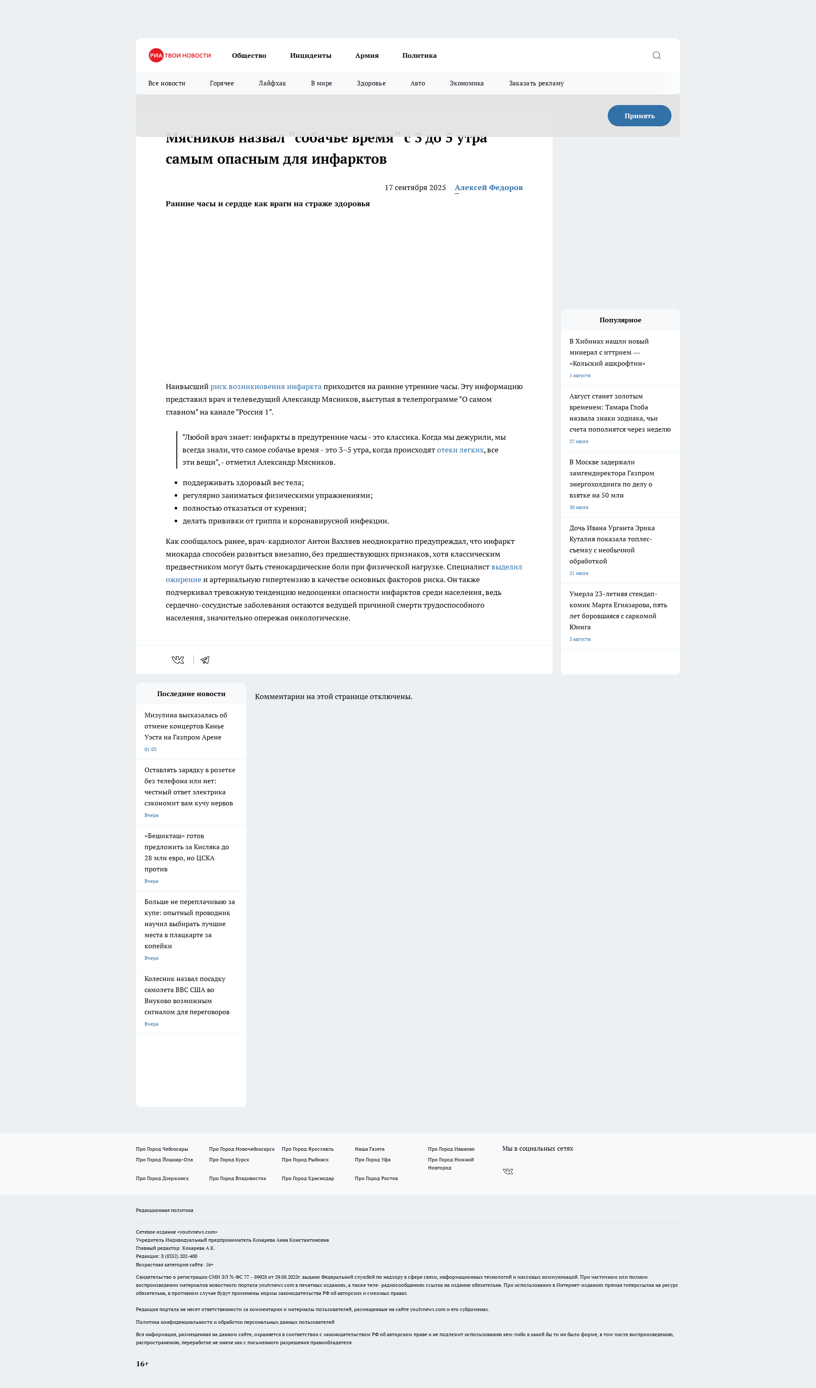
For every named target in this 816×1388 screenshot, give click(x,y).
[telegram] (207, 660)
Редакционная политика (164, 1210)
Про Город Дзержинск (162, 1178)
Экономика (467, 83)
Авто (418, 83)
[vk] (178, 660)
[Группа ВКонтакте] (507, 1171)
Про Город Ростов (376, 1178)
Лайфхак (272, 83)
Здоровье (371, 83)
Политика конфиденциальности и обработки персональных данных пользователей (235, 1322)
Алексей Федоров (489, 187)
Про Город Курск (229, 1159)
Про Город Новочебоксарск (242, 1149)
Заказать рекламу (536, 83)
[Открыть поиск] (656, 55)
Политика (419, 55)
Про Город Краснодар (308, 1178)
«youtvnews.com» (197, 1232)
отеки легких (460, 450)
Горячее (222, 83)
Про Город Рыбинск (305, 1159)
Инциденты (311, 55)
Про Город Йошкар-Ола (164, 1159)
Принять (640, 115)
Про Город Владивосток (237, 1178)
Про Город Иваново (451, 1149)
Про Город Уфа (373, 1159)
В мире (322, 83)
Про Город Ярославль (308, 1149)
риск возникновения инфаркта (266, 386)
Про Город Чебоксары (162, 1149)
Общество (249, 55)
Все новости (166, 83)
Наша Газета (370, 1149)
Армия (367, 55)
